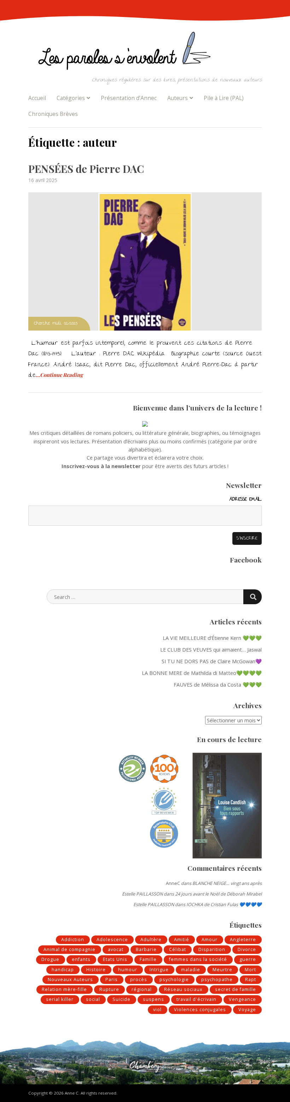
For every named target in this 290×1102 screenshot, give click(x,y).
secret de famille (235, 989)
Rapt (250, 979)
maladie (190, 970)
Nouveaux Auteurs (70, 979)
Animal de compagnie (69, 949)
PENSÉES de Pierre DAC (86, 168)
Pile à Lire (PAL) (224, 98)
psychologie (174, 979)
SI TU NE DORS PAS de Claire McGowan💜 (212, 661)
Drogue (50, 959)
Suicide (121, 999)
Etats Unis (115, 959)
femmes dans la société (198, 959)
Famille (148, 959)
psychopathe (217, 979)
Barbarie (146, 949)
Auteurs (177, 98)
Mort (250, 970)
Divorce (247, 949)
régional (142, 989)
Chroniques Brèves (53, 114)
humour (127, 970)
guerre (247, 959)
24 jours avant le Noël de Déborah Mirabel (218, 894)
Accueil (37, 98)
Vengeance (242, 999)
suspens (153, 999)
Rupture (109, 989)
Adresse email (245, 500)
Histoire (96, 970)
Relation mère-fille (64, 989)
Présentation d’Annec (129, 98)
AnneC (173, 883)
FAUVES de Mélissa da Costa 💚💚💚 (218, 684)
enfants (81, 959)
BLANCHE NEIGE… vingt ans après (227, 883)
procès (138, 979)
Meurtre (222, 970)
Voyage (247, 1010)
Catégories (71, 98)
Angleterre (243, 940)
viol (157, 1010)
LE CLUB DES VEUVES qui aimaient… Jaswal (211, 649)
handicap (63, 970)
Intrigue (159, 970)
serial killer (60, 999)
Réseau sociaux (183, 989)
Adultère (151, 940)
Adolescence (112, 940)
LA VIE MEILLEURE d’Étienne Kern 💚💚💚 (212, 637)
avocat (115, 949)
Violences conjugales (200, 1010)
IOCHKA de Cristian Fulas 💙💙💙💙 (224, 905)
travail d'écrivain (196, 999)
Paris (111, 979)
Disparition (211, 949)
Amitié (181, 940)
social (93, 999)
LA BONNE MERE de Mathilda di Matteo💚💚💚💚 (202, 672)
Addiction (72, 940)
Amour (210, 940)
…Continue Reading (59, 374)
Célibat (177, 949)
